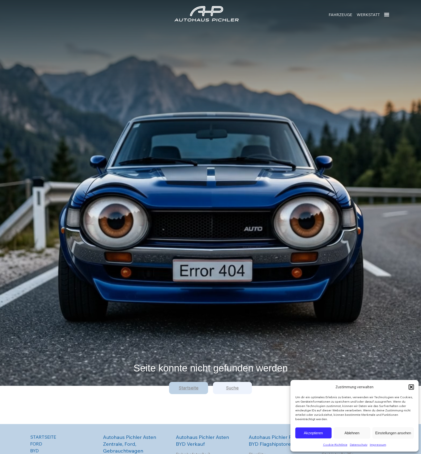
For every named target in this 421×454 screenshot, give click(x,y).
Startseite (189, 388)
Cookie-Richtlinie (335, 444)
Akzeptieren (313, 433)
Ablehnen (351, 433)
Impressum (378, 444)
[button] (411, 387)
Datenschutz (358, 444)
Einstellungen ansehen (393, 433)
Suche (232, 388)
